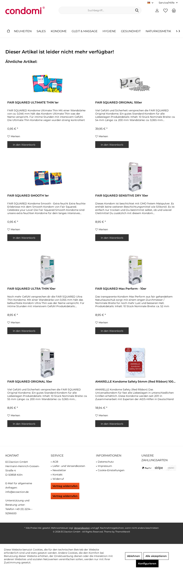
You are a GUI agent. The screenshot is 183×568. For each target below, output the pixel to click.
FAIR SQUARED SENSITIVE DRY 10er (121, 195)
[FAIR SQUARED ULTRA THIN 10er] (47, 270)
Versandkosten (82, 528)
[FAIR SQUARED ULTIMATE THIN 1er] (47, 84)
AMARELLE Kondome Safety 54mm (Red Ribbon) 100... (135, 381)
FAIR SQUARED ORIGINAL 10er (29, 381)
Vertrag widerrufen (65, 486)
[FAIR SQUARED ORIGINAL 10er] (47, 363)
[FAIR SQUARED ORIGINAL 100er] (135, 84)
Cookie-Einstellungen (111, 470)
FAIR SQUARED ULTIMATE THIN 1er (33, 102)
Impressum (105, 466)
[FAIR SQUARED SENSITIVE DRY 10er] (135, 177)
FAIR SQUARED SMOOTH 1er (28, 195)
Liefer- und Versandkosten (69, 466)
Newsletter (59, 470)
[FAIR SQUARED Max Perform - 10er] (135, 270)
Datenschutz (106, 461)
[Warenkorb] (174, 10)
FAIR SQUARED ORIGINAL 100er (118, 102)
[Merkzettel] (165, 10)
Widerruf (58, 478)
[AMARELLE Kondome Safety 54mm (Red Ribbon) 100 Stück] (135, 363)
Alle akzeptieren (156, 556)
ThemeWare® (122, 531)
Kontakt (58, 474)
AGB (55, 461)
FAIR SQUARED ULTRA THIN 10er (31, 288)
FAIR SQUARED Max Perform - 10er (120, 288)
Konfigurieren (147, 563)
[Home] (8, 31)
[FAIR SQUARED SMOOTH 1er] (47, 177)
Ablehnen (133, 556)
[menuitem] (167, 3)
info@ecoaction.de (17, 491)
